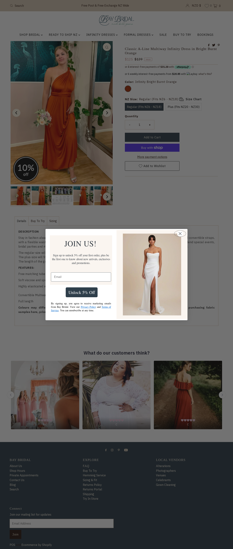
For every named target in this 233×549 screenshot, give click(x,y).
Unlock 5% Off (81, 292)
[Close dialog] (180, 233)
